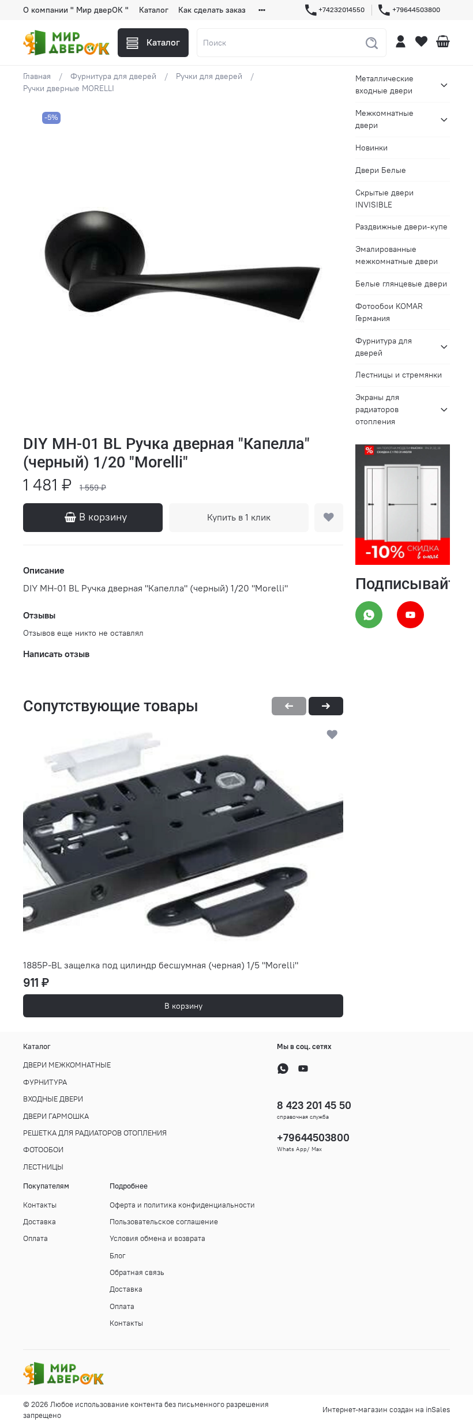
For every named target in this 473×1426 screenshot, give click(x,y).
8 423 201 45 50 (314, 1105)
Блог (118, 1255)
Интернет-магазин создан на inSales (386, 1409)
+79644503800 (416, 9)
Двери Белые (380, 170)
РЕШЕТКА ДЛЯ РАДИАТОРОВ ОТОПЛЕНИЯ (95, 1133)
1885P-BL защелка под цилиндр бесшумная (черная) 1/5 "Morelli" (160, 965)
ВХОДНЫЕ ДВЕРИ (53, 1099)
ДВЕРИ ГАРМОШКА (56, 1116)
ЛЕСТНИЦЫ (43, 1167)
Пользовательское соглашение (164, 1221)
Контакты (40, 1205)
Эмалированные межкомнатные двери (396, 255)
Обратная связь (137, 1272)
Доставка (39, 1221)
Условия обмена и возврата (157, 1238)
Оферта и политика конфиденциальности (182, 1205)
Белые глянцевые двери (401, 283)
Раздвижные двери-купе (401, 226)
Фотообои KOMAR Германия (389, 312)
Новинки (371, 147)
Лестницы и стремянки (398, 374)
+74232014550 (341, 9)
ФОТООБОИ (43, 1149)
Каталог (153, 10)
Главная (37, 76)
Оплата (35, 1238)
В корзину (183, 1006)
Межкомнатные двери (384, 119)
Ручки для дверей (209, 76)
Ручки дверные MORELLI (68, 88)
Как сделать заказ (212, 10)
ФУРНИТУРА (45, 1082)
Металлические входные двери (384, 84)
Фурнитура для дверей (113, 76)
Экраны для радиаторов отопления (377, 409)
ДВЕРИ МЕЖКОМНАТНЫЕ (67, 1065)
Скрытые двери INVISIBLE (384, 198)
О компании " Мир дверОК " (76, 10)
